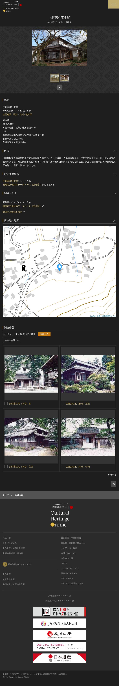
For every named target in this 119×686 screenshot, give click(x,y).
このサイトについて (70, 568)
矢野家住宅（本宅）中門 (78, 467)
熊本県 (29, 114)
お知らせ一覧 (67, 558)
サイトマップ (67, 578)
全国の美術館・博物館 (13, 553)
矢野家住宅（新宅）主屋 (78, 404)
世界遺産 (7, 574)
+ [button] (7, 230)
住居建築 (7, 114)
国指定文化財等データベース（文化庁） (22, 185)
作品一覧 (7, 538)
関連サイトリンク (69, 573)
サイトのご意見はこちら (72, 583)
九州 (21, 114)
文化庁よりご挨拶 (69, 548)
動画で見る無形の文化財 (14, 584)
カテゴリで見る (10, 543)
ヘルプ (64, 563)
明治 (15, 114)
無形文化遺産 (9, 579)
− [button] (7, 235)
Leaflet (92, 316)
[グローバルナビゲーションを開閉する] (113, 4)
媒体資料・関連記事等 (71, 538)
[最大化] (6, 241)
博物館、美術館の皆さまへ (73, 543)
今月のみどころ (68, 553)
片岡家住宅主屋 (10, 181)
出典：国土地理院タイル (106, 316)
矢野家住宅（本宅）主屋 (21, 466)
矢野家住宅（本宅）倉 (20, 403)
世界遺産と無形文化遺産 (14, 548)
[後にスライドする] (112, 475)
